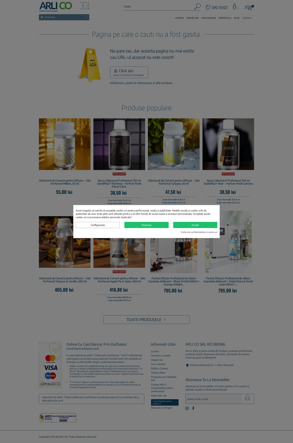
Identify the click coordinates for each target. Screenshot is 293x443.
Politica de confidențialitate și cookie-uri (199, 232)
